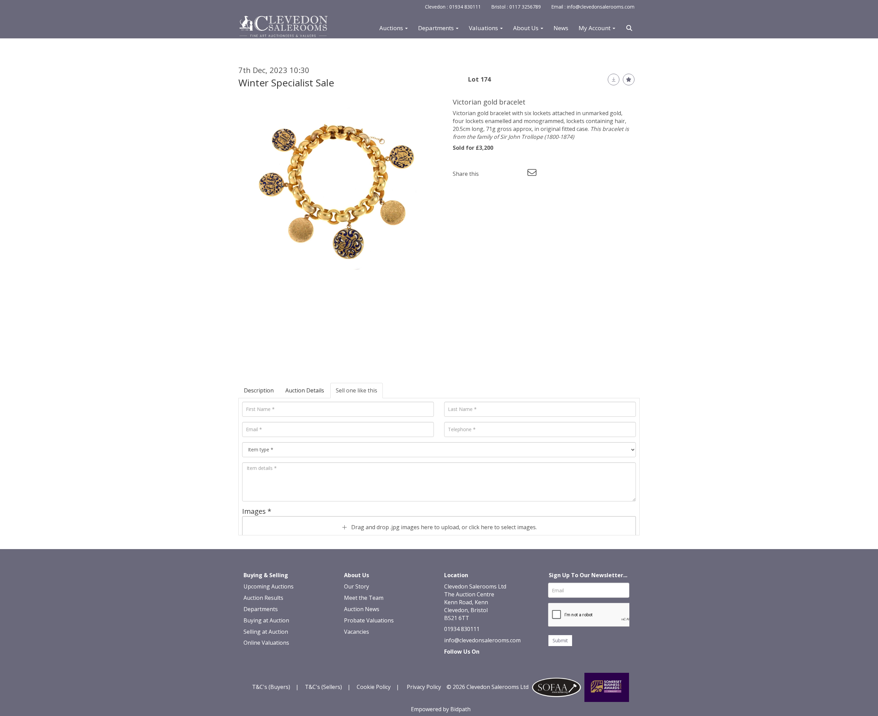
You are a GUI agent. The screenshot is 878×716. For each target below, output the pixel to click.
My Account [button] (595, 28)
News (561, 28)
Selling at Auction (266, 631)
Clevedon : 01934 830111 (453, 6)
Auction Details (304, 390)
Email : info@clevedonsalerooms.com (592, 6)
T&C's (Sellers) (323, 687)
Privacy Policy (424, 687)
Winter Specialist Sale (286, 82)
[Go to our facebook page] (450, 663)
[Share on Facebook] (490, 174)
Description (259, 390)
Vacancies (356, 631)
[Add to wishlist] (628, 79)
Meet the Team (363, 598)
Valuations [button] (484, 28)
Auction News (361, 609)
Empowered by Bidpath (441, 709)
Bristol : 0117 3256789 (516, 6)
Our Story (356, 586)
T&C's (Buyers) (272, 687)
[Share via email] (532, 174)
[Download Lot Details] (613, 79)
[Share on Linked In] (504, 174)
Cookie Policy (374, 687)
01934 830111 (461, 629)
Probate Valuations (369, 620)
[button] (630, 28)
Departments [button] (436, 28)
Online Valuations (266, 642)
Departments (261, 609)
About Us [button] (526, 28)
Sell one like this (356, 390)
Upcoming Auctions (269, 586)
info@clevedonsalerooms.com (482, 640)
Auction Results (263, 598)
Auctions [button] (391, 28)
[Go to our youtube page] (479, 663)
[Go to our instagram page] (518, 174)
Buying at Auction (266, 620)
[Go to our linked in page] (465, 663)
